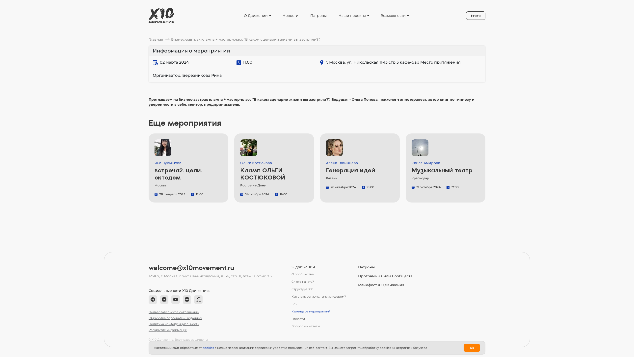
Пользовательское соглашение (174, 312)
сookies (208, 348)
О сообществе (302, 274)
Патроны (318, 15)
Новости (290, 15)
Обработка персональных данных (175, 318)
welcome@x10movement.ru (191, 268)
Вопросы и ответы (305, 326)
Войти (476, 15)
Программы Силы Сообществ (385, 276)
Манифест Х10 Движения (381, 285)
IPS (293, 304)
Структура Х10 (302, 289)
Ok (472, 348)
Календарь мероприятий (310, 311)
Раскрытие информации (168, 330)
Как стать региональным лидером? (318, 296)
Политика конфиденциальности (174, 324)
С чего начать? (302, 281)
